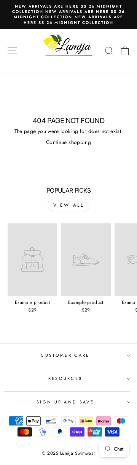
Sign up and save (65, 402)
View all (68, 205)
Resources (65, 378)
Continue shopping (68, 142)
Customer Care (65, 355)
